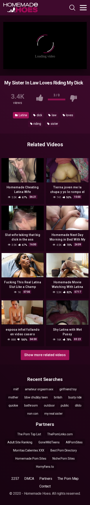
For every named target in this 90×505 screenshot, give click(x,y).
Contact (45, 486)
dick (39, 115)
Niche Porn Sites (63, 458)
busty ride (75, 397)
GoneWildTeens (49, 442)
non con (32, 413)
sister (54, 123)
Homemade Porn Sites (30, 458)
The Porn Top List (29, 434)
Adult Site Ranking (20, 442)
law (54, 115)
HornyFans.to (45, 466)
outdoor (49, 405)
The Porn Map (68, 478)
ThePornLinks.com (60, 434)
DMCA (29, 478)
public (65, 405)
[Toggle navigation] (83, 7)
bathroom (31, 405)
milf (16, 389)
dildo (78, 405)
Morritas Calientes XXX (28, 450)
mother (13, 397)
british (58, 397)
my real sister (53, 413)
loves (69, 115)
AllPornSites (74, 442)
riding (37, 123)
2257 (15, 478)
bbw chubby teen (36, 397)
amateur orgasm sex (39, 389)
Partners (45, 478)
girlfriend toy (68, 389)
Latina (22, 115)
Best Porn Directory (63, 450)
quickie (13, 405)
